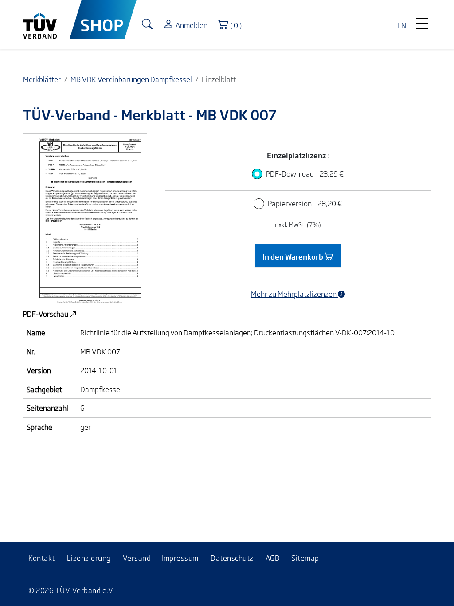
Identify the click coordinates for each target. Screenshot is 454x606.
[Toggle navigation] (422, 21)
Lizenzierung (89, 557)
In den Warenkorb (293, 256)
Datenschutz (232, 557)
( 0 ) (238, 24)
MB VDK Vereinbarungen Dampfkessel (131, 79)
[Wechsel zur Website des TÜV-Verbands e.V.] (46, 19)
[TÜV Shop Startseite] (103, 19)
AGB (273, 557)
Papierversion (305, 203)
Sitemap (305, 557)
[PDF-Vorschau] (85, 219)
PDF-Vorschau (46, 313)
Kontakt (41, 557)
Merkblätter (42, 79)
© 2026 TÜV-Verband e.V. (71, 590)
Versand (137, 557)
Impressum (180, 557)
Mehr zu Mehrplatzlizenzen (294, 293)
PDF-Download (305, 173)
